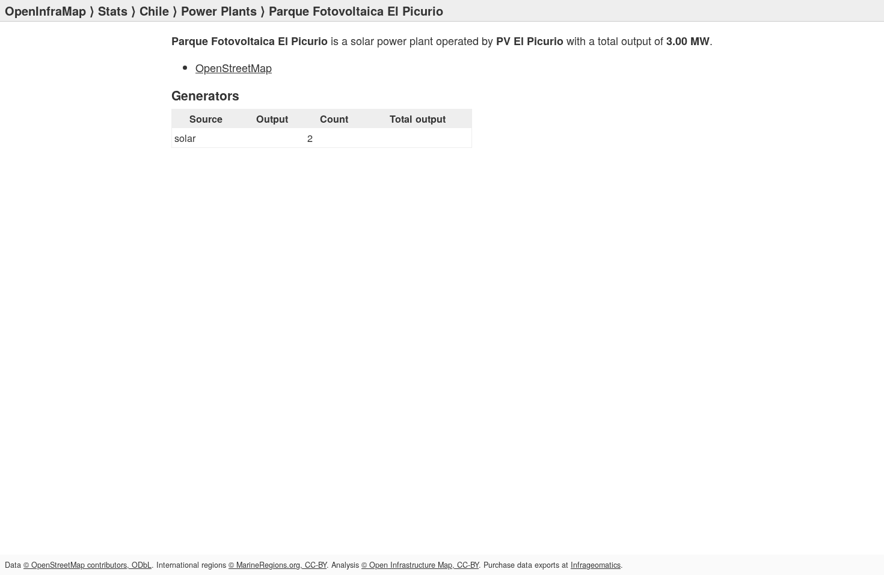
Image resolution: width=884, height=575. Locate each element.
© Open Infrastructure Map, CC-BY (420, 564)
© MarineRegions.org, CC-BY (278, 564)
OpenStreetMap (233, 67)
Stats (112, 10)
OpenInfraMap (45, 10)
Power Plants (219, 10)
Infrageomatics (596, 564)
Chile (154, 10)
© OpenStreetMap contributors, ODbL (87, 564)
